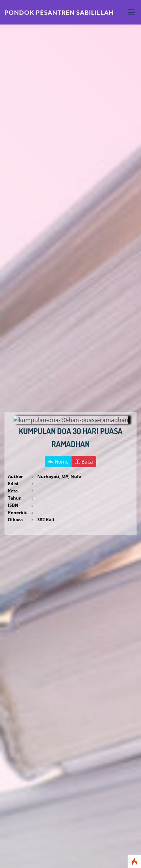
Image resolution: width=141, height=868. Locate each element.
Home (61, 461)
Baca (86, 461)
